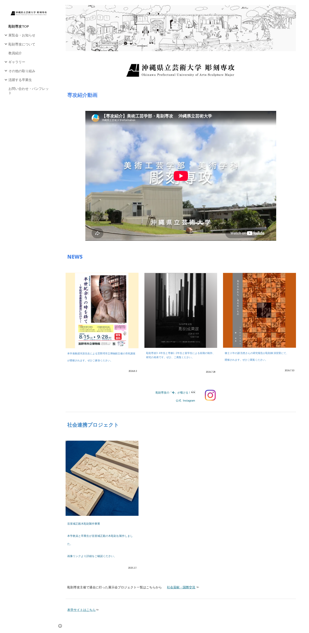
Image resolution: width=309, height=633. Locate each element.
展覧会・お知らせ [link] (21, 35)
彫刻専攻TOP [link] (18, 26)
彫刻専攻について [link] (21, 44)
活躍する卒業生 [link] (20, 80)
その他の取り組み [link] (21, 71)
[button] (304, 6)
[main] (181, 95)
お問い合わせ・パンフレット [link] (28, 90)
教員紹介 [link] (15, 53)
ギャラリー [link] (16, 62)
